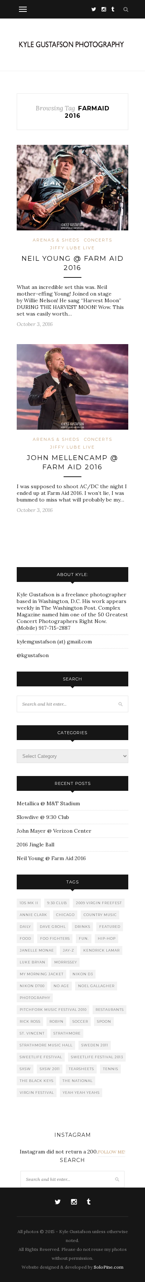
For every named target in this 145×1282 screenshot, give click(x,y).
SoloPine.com (108, 1267)
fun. (84, 938)
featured (109, 927)
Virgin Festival (37, 1092)
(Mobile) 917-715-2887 (43, 628)
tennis (110, 1069)
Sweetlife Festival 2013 (97, 1057)
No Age (61, 986)
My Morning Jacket (42, 974)
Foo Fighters (55, 938)
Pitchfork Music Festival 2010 (53, 1010)
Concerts (98, 240)
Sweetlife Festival (41, 1057)
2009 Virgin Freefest (99, 903)
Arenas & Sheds (56, 240)
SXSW (25, 1069)
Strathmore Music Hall (46, 1045)
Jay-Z (68, 950)
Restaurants (110, 1010)
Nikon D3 (82, 974)
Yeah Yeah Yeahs (81, 1092)
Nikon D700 (32, 986)
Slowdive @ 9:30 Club (43, 817)
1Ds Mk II (29, 903)
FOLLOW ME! (111, 1152)
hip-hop (107, 938)
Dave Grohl (53, 927)
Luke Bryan (32, 962)
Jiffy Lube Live (72, 247)
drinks (82, 927)
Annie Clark (33, 915)
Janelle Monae (37, 950)
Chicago (65, 915)
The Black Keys (37, 1081)
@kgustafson (33, 655)
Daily (25, 927)
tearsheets (81, 1069)
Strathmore (67, 1033)
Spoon (104, 1021)
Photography (35, 998)
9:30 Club (57, 903)
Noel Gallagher (96, 986)
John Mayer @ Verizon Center (54, 831)
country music (100, 915)
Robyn (56, 1021)
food (25, 938)
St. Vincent (32, 1033)
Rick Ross (30, 1021)
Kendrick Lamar (101, 950)
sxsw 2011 (50, 1069)
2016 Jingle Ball (35, 844)
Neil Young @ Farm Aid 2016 (51, 858)
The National (77, 1081)
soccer (80, 1021)
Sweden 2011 (94, 1045)
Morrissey (65, 962)
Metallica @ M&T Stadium (48, 803)
